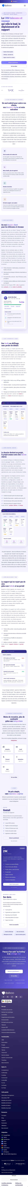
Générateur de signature (7, 1095)
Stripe (4, 1143)
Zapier (5, 1145)
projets (11, 505)
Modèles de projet (6, 1108)
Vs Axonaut (4, 1077)
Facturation (4, 1042)
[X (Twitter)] (8, 997)
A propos (3, 1115)
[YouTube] (16, 997)
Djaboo (12, 1160)
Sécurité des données (7, 1172)
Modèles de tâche (5, 1105)
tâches (15, 505)
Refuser (14, 1175)
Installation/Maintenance (7, 1030)
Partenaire (4, 1123)
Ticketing (3, 1060)
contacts (6, 287)
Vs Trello (3, 1087)
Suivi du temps (5, 1055)
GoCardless (6, 1147)
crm (17, 285)
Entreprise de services (7, 1022)
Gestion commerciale (6, 1057)
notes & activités (17, 287)
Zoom (4, 1141)
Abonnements (5, 1062)
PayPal (5, 1149)
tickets (16, 644)
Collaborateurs (5, 1047)
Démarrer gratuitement (13, 62)
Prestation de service (6, 1009)
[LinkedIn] (21, 997)
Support (3, 1120)
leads (20, 393)
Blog (2, 1118)
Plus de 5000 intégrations (10, 1154)
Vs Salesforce (4, 1070)
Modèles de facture (6, 1103)
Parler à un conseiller (14, 924)
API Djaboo (6, 1152)
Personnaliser (14, 1179)
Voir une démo (14, 66)
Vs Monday (4, 1072)
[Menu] (24, 5)
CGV (2, 1167)
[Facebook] (3, 997)
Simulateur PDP (5, 1097)
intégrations (14, 740)
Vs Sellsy (3, 1075)
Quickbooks (6, 1139)
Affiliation (3, 1125)
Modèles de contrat (6, 1100)
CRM (2, 1039)
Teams (5, 1137)
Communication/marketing (8, 1032)
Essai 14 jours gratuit (14, 884)
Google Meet (6, 1135)
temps (21, 505)
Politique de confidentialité (8, 1170)
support (11, 644)
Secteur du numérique (7, 1012)
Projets (3, 1045)
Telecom (3, 1024)
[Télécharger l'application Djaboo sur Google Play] (6, 1001)
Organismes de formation (8, 1017)
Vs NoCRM (4, 1080)
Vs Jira (3, 1082)
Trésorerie (4, 1052)
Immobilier (4, 1014)
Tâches (3, 1050)
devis (9, 395)
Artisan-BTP (4, 1027)
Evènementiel (4, 1019)
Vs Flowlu (3, 1085)
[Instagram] (12, 997)
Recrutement (4, 1128)
